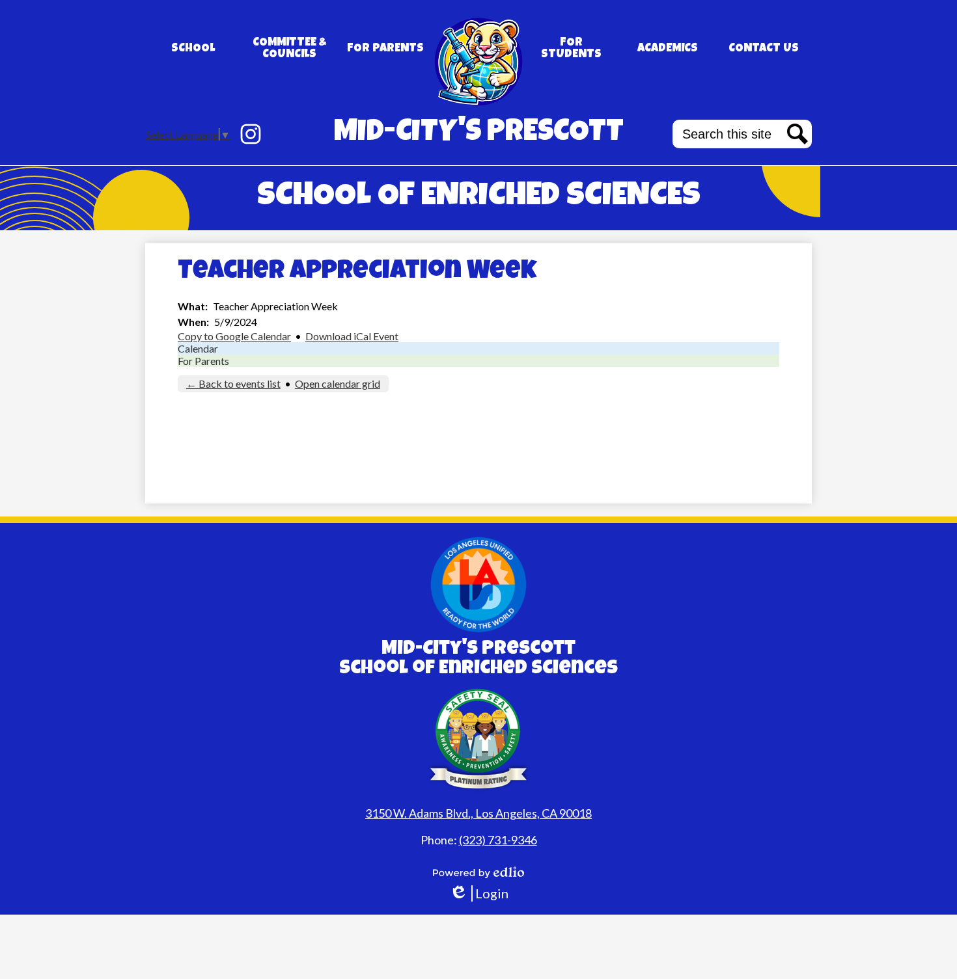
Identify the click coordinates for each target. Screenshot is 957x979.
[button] (193, 49)
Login (478, 893)
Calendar (198, 348)
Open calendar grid (337, 383)
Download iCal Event (351, 336)
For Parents (203, 361)
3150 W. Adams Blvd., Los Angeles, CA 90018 (478, 813)
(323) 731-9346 (498, 840)
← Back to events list (233, 383)
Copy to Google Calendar (234, 336)
